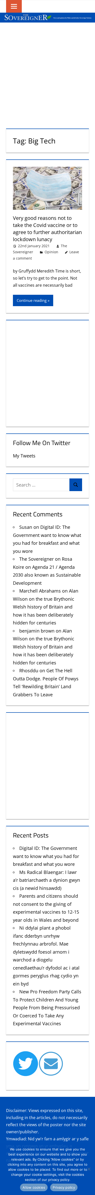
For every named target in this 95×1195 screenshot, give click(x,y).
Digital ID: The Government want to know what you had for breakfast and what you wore (46, 856)
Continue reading (32, 300)
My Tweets (24, 456)
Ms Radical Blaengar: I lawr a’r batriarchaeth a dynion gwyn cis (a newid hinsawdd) (46, 880)
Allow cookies (34, 1187)
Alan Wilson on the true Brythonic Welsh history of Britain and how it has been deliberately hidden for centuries (45, 607)
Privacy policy (64, 1187)
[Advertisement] (47, 72)
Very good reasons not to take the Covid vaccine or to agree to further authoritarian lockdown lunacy (47, 229)
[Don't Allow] (88, 1168)
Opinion (51, 251)
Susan (25, 527)
